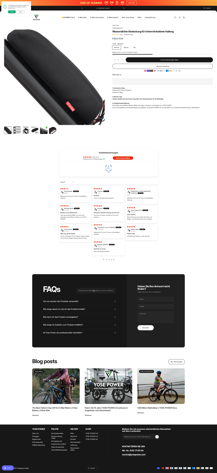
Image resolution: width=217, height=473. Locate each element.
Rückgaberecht (56, 441)
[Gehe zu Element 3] (26, 130)
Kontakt (73, 439)
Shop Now (131, 3)
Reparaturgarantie (57, 447)
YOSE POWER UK (92, 433)
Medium (126, 47)
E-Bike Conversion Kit (146, 371)
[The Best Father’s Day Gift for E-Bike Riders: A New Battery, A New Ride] (56, 386)
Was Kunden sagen (74, 449)
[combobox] (208, 8)
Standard (116, 47)
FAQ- (94, 290)
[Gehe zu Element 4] (35, 130)
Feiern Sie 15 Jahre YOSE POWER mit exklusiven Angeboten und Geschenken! (106, 409)
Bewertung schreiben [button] (123, 158)
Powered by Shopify (23, 468)
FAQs (72, 433)
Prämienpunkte (37, 442)
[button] (111, 259)
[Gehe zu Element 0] (8, 130)
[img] (64, 189)
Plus (134, 47)
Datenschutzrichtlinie (58, 444)
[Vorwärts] (124, 8)
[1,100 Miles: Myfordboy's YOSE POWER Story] (161, 386)
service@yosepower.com (133, 454)
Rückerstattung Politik (56, 437)
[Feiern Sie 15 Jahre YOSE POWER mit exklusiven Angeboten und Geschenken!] (108, 386)
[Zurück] (82, 8)
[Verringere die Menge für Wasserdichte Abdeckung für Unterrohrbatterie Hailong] (114, 59)
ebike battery (39, 371)
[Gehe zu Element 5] (44, 130)
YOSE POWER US (92, 436)
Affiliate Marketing (38, 445)
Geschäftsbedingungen (59, 450)
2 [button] (106, 259)
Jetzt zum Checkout (162, 66)
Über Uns (35, 433)
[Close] (30, 2)
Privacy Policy (11, 8)
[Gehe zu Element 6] (53, 130)
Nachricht (73, 436)
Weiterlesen (35, 415)
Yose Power (115, 25)
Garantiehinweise (57, 433)
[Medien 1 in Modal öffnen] (54, 74)
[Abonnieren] (157, 437)
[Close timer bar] (215, 3)
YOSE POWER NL (92, 439)
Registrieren (36, 439)
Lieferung (73, 445)
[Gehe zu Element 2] (17, 130)
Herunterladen (75, 442)
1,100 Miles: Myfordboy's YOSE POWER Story (157, 408)
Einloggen (35, 436)
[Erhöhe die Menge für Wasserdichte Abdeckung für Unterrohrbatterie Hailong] (122, 59)
